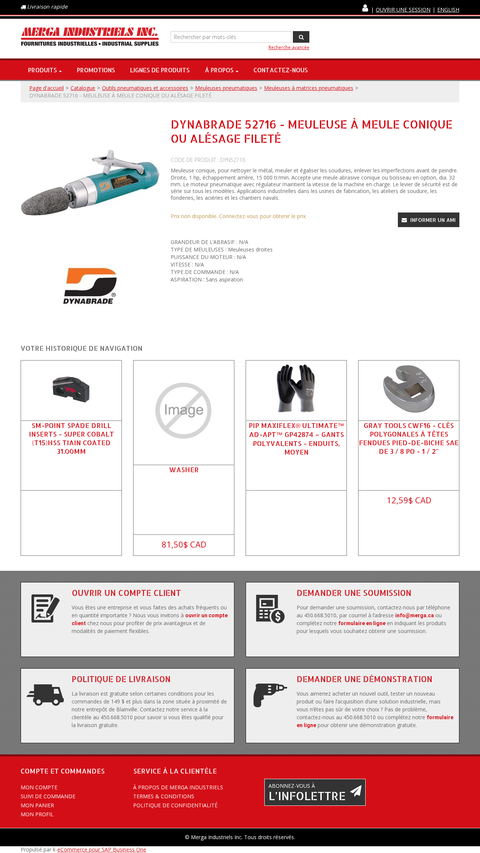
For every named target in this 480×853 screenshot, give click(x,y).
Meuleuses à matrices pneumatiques (308, 87)
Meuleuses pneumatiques (226, 87)
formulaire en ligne (362, 623)
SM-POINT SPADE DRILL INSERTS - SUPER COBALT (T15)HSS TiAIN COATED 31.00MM (71, 438)
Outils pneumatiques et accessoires (145, 87)
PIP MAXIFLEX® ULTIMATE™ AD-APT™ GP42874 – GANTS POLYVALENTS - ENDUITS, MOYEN (296, 438)
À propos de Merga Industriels (178, 787)
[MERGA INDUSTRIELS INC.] (90, 37)
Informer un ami (432, 220)
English (448, 9)
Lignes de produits (160, 70)
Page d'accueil (46, 87)
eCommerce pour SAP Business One (101, 849)
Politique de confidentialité (175, 805)
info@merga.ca (414, 615)
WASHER (184, 469)
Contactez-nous (281, 70)
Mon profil (37, 814)
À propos (219, 70)
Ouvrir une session (403, 9)
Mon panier (37, 805)
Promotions (96, 70)
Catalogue (82, 87)
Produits (42, 70)
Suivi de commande (48, 796)
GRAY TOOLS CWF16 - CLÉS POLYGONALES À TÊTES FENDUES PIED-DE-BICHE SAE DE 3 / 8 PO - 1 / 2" (409, 438)
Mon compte (39, 787)
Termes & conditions (163, 796)
